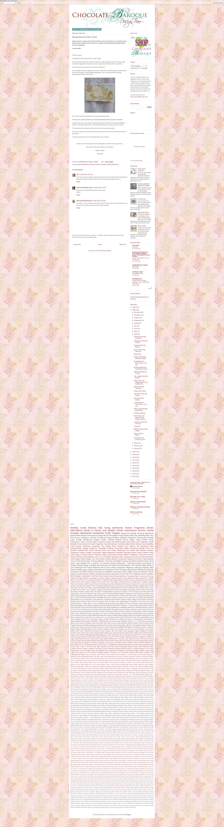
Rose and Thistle (109, 550)
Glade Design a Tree (133, 713)
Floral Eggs (124, 688)
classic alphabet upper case (116, 803)
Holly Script (107, 623)
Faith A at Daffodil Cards (84, 187)
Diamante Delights (144, 674)
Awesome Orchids (120, 613)
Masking (151, 662)
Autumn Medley (111, 588)
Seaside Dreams (109, 563)
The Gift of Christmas (86, 594)
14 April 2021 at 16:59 (99, 200)
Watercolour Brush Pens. (76, 799)
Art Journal (110, 613)
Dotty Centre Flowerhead (143, 658)
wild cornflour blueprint (123, 682)
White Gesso (147, 727)
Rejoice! (87, 723)
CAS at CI (135, 247)
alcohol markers (106, 699)
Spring (78, 787)
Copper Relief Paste (105, 756)
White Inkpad (99, 799)
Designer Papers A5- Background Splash (115, 709)
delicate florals (131, 729)
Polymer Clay (121, 782)
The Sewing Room (108, 546)
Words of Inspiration (111, 535)
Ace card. (112, 701)
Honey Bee (130, 542)
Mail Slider (122, 774)
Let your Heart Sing (117, 623)
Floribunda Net (80, 567)
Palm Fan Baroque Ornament (129, 641)
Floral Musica (131, 688)
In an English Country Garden (78, 770)
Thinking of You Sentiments (119, 652)
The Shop (83, 680)
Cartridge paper (129, 744)
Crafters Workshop (81, 629)
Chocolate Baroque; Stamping (83, 750)
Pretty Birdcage (143, 641)
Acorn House (105, 627)
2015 (134, 465)
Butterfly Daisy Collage (110, 580)
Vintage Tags (116, 797)
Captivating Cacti (80, 605)
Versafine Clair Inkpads (76, 795)
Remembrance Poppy (147, 693)
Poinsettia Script (144, 650)
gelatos (136, 699)
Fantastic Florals (115, 688)
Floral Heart (132, 615)
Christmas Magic (82, 565)
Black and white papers (97, 656)
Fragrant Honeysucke (132, 637)
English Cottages (131, 599)
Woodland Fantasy (75, 801)
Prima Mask (73, 784)
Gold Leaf (82, 768)
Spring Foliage (140, 565)
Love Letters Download (81, 691)
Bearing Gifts (128, 684)
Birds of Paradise (107, 705)
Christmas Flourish (131, 635)
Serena (123, 595)
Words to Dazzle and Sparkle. (129, 668)
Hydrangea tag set (110, 715)
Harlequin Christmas (106, 690)
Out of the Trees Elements (97, 664)
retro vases (104, 682)
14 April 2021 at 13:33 (86, 174)
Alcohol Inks (130, 701)
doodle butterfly (99, 633)
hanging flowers (143, 699)
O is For (72, 609)
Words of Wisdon (84, 801)
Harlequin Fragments (128, 537)
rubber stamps (77, 670)
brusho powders (143, 644)
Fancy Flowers (142, 599)
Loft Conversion (146, 772)
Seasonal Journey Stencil (92, 609)
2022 (134, 307)
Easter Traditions (113, 615)
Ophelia (87, 664)
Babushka (126, 544)
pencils (80, 701)
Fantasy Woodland (129, 561)
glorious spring (117, 597)
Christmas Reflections (130, 686)
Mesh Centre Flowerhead (103, 691)
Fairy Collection (138, 764)
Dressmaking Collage (105, 676)
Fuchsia (134, 676)
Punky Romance (83, 544)
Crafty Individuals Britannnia (118, 756)
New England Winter (81, 578)
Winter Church (81, 729)
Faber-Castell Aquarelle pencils (126, 764)
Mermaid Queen (130, 552)
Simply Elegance (110, 786)
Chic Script (80, 746)
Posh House (79, 652)
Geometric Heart (106, 766)
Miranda (103, 537)
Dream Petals (142, 605)
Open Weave (74, 592)
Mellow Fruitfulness (130, 555)
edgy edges (96, 613)
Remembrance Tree (135, 601)
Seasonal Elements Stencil (143, 572)
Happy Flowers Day (82, 617)
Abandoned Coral (105, 733)
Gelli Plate (131, 660)
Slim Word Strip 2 (105, 609)
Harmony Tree (74, 586)
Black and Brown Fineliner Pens (131, 740)
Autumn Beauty (108, 737)
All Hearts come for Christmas (137, 733)
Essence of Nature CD (113, 711)
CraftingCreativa (137, 272)
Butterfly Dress (120, 584)
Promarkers (87, 784)
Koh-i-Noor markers (110, 717)
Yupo (106, 729)
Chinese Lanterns (82, 648)
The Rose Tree (83, 588)
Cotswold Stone (112, 674)
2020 (134, 452)
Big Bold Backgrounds (126, 627)
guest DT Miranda (107, 594)
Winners (73, 580)
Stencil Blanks (117, 787)
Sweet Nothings (93, 697)
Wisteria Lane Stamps (142, 799)
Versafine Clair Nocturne (106, 611)
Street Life (146, 787)
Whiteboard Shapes (118, 799)
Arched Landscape (121, 646)
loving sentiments (113, 528)
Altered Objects (74, 703)
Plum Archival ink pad (105, 782)
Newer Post (77, 244)
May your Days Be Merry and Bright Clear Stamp (138, 774)
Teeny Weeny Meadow (85, 611)
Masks (152, 629)
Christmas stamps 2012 (96, 754)
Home (75, 29)
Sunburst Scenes (80, 619)
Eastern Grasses (123, 580)
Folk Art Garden (119, 637)
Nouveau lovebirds (102, 586)
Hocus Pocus (105, 567)
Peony (88, 782)
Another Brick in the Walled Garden (115, 670)
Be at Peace (128, 603)
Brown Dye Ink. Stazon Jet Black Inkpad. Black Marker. (130, 742)
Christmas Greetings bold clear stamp (144, 752)
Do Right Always (75, 590)
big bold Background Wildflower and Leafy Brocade (135, 801)
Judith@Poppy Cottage (140, 265)
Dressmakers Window (131, 762)
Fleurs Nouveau (75, 607)
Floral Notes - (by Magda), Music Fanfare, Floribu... (140, 417)
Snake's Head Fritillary (134, 723)
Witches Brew (83, 699)
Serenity (107, 544)
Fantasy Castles (85, 552)
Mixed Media (100, 776)
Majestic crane (144, 629)
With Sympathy (90, 729)
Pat (77, 174)
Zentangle (96, 801)
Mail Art (116, 650)
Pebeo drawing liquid (81, 782)
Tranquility (102, 548)
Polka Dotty (115, 782)
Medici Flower (75, 631)
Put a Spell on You (95, 563)
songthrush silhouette (99, 807)
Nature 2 (141, 776)
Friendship (76, 690)
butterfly (78, 803)
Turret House (80, 584)
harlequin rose (116, 544)
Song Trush (144, 723)
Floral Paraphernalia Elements (104, 660)
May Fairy (83, 586)
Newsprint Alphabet (129, 719)
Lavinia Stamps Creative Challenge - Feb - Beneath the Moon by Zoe (140, 282)
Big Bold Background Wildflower (99, 686)
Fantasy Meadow (126, 676)
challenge (106, 803)
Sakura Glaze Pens (149, 784)
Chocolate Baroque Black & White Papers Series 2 (97, 746)
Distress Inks (95, 528)
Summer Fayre (132, 642)
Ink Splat (88, 770)
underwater (85, 576)
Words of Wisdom (144, 652)
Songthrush (73, 787)
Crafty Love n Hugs (138, 496)
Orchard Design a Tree (126, 565)
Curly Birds (94, 658)
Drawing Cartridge (144, 594)
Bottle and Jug (119, 635)
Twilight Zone (127, 697)
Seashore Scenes (121, 578)
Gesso (112, 766)
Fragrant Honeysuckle (143, 615)
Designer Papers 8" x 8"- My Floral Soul (134, 621)
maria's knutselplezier (139, 491)
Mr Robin (81, 664)
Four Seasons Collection (92, 713)
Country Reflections (138, 707)
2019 (134, 454)
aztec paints (118, 801)
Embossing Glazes (100, 764)
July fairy (135, 690)
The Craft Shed (137, 512)
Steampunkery (75, 548)
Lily (110, 601)
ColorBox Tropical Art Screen (92, 756)
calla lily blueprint (121, 729)
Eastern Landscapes (76, 660)
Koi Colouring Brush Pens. (83, 772)
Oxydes (112, 778)
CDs (102, 744)
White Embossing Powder (125, 680)
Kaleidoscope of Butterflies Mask (121, 607)
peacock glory (125, 805)
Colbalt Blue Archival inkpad (77, 756)
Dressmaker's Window (92, 676)
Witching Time (133, 652)
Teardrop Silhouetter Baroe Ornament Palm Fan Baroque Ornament (92, 789)
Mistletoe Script (124, 650)
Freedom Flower (85, 601)
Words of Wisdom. (99, 729)
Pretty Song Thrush (140, 391)
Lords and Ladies (75, 641)
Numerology (150, 590)
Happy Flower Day (88, 715)
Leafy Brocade (143, 690)
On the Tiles (79, 609)
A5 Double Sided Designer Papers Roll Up (93, 670)
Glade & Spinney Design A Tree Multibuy (134, 766)
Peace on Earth (110, 664)
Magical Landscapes (129, 590)
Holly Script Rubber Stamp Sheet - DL (117, 768)
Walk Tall (117, 611)
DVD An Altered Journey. (106, 758)
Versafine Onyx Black (138, 697)
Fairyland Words (108, 590)
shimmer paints (87, 807)
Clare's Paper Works (139, 502)
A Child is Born (98, 584)
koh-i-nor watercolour (128, 597)
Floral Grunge (75, 546)
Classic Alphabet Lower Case (110, 754)
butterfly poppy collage (84, 570)
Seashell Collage (109, 578)
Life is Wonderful (137, 607)
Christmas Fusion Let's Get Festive (124, 752)
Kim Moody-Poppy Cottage (132, 715)
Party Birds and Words (87, 780)
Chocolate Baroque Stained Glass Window (132, 748)
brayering (151, 801)
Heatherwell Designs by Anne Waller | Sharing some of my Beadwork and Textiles (141, 254)
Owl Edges (114, 582)
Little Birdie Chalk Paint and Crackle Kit (127, 717)
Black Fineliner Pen (106, 740)
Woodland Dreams (86, 613)
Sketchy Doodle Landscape (100, 574)
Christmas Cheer (118, 686)
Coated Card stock (81, 615)
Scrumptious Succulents (96, 578)
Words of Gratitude (98, 597)
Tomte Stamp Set (132, 725)
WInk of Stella (114, 680)
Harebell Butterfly (114, 540)
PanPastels (122, 582)
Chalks (75, 746)
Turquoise (146, 791)
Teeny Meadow (115, 789)
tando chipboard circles (119, 731)
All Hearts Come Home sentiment (144, 701)
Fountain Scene (91, 623)
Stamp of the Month (115, 642)
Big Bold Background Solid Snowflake (96, 739)
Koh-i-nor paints (119, 639)
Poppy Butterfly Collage (147, 721)
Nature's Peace (91, 586)
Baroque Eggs (118, 603)
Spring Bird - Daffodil (147, 578)
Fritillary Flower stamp (91, 766)
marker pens (89, 805)
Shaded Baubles (107, 592)
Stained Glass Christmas (141, 678)
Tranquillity (124, 791)
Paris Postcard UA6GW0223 (143, 778)
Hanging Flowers (144, 713)
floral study (73, 805)
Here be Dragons (85, 650)
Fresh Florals (124, 660)
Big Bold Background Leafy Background (124, 672)
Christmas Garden (115, 621)
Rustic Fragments (97, 544)
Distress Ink (134, 546)
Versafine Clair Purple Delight (104, 727)
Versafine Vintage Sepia (81, 797)
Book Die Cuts (102, 742)
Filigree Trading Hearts (88, 660)
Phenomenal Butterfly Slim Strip (123, 721)
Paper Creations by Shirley (141, 507)
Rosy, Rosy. (137, 354)
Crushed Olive (90, 758)
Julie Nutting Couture (141, 770)
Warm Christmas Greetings (129, 611)
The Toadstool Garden (137, 574)
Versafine (96, 611)
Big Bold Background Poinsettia (145, 672)
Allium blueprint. (79, 684)
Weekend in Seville (128, 727)
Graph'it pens (96, 690)
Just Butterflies (148, 544)
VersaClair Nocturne (103, 680)
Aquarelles (73, 735)
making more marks (110, 633)
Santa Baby (85, 625)
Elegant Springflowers (100, 711)
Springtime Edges (133, 631)
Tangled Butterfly (75, 680)
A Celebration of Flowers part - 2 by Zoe (140, 404)
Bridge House (142, 613)
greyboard (83, 805)
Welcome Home (138, 727)
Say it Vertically (143, 582)
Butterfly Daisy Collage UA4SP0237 (86, 621)
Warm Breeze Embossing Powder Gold (130, 797)
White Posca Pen (108, 799)
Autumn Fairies (109, 576)
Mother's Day (124, 776)
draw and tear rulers (140, 729)
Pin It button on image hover (8, 0)
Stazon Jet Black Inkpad (96, 787)
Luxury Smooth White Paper (140, 662)
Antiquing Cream (149, 733)
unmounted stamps (132, 731)
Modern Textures (99, 678)
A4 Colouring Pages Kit (102, 701)
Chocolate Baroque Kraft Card (113, 748)
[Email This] (105, 162)
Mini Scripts (128, 623)
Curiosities (90, 688)
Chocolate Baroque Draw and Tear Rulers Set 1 (93, 748)
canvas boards (93, 803)
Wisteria (134, 799)
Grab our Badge (96, 29)
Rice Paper (125, 784)
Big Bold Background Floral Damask (102, 672)
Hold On (96, 595)
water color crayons (124, 807)
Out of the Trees (145, 691)
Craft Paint (88, 658)
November (137, 315)
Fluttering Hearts (100, 555)
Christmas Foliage (109, 752)
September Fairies (122, 723)
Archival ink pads (89, 684)
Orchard (76, 778)
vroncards (135, 245)
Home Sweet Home (103, 582)
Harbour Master (79, 662)
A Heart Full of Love (82, 580)
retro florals (81, 654)
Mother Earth (96, 641)
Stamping (151, 678)
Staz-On (82, 725)
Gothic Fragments (99, 542)
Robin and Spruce (75, 695)
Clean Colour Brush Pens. (125, 754)
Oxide (107, 778)
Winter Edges (75, 576)
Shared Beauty (145, 617)
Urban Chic (106, 644)
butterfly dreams (143, 561)
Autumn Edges (129, 540)
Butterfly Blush (75, 599)
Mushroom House (148, 607)
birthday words (78, 528)
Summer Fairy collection (136, 666)
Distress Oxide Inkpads (100, 688)
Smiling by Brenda (139, 413)
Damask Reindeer (120, 648)
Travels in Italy (131, 791)
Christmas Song (88, 707)
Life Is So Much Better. (87, 678)
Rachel (130, 617)
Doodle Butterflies (130, 658)
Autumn (101, 737)
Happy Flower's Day (77, 582)
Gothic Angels (86, 559)
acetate (101, 801)
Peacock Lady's (135, 780)
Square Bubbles (134, 586)
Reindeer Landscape (134, 567)
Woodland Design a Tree (94, 699)
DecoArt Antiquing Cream (88, 709)
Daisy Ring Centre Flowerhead (106, 658)
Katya (109, 542)
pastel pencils (88, 731)
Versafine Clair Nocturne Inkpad (86, 727)
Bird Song (146, 739)
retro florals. (139, 805)
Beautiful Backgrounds (145, 737)
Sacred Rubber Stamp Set (136, 664)
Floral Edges (75, 559)
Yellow (91, 801)
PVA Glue (119, 778)
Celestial (73, 648)
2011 (134, 476)
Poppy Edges (124, 601)
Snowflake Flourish (129, 786)
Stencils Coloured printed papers (129, 787)
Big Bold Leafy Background (123, 739)
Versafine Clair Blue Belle (134, 793)
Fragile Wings (79, 595)
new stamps (139, 597)
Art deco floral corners (125, 735)
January (136, 448)
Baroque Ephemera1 (141, 703)
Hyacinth (72, 678)
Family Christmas (116, 676)
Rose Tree (87, 652)
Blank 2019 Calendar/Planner (90, 742)
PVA (115, 778)
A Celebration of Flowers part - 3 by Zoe (140, 363)
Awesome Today (134, 737)
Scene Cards (73, 786)
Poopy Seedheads (130, 782)
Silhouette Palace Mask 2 (77, 666)
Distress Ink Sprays (84, 760)
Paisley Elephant (111, 559)
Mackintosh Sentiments (92, 533)
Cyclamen (96, 758)
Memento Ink (74, 664)
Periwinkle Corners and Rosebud (114, 693)
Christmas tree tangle (100, 707)
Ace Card (103, 613)
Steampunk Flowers (108, 787)
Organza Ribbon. (149, 719)
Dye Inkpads (140, 762)
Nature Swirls (105, 641)
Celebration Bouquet (92, 605)
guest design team (138, 563)
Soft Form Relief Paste (119, 631)
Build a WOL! (142, 226)
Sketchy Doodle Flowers (79, 574)
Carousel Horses (120, 744)
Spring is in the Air (128, 592)
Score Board (102, 723)
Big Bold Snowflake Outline (94, 705)
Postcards (82, 723)
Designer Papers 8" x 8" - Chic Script (128, 674)
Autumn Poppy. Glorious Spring (121, 737)
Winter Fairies (74, 613)
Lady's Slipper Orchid (107, 662)
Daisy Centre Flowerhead (106, 648)
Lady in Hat (96, 662)
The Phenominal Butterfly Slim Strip (113, 697)
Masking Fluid (92, 691)
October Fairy (137, 691)
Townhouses (118, 791)
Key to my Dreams (95, 617)
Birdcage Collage (137, 603)
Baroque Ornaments (119, 684)
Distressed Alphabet (102, 762)
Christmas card (93, 648)
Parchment (130, 778)
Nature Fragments (118, 567)
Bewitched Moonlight (86, 635)
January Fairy (115, 770)
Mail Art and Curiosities (96, 774)
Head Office (92, 768)
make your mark (79, 731)
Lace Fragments (142, 542)
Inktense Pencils (120, 715)
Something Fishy (102, 625)
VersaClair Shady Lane (101, 793)
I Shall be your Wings (96, 639)
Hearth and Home (99, 715)
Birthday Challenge (84, 29)
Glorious (151, 584)
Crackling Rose (95, 565)
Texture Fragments (135, 528)
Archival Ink (94, 537)
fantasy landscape (149, 803)
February (137, 445)
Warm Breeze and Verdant (147, 797)
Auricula (133, 703)
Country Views (133, 605)
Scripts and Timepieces (101, 695)
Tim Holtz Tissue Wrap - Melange (91, 791)
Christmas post (149, 686)
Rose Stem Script (148, 601)
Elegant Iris (92, 764)
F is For (147, 648)
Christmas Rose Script (76, 707)
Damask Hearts (117, 758)
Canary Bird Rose (98, 599)
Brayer (108, 742)
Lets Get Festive (143, 639)
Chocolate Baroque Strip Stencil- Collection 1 (114, 605)
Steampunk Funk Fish (118, 609)
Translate (144, 68)
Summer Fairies (75, 633)
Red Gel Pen (102, 784)
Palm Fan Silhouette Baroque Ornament (81, 721)
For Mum (145, 688)
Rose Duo (136, 617)
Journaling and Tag (137, 273)
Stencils (124, 642)
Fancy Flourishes (148, 580)
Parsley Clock (123, 617)
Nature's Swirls (147, 776)
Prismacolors (80, 784)
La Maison (93, 772)
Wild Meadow (141, 550)
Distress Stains (80, 762)
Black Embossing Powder (82, 740)
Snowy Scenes (123, 586)
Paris (134, 778)
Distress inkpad (146, 709)
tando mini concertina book (112, 807)
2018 (134, 457)
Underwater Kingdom (99, 668)
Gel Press (99, 766)
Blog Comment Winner (85, 555)
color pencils (88, 627)
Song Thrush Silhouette (92, 666)
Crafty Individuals (92, 615)
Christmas (110, 548)
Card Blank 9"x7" (111, 744)
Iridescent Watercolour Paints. (103, 770)
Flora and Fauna (142, 584)
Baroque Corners (142, 619)
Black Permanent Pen (117, 740)
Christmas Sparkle (75, 754)
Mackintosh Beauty (115, 555)
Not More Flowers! (138, 623)
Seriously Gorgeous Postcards (87, 642)
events (142, 803)
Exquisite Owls (113, 764)
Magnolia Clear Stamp (106, 650)
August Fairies (95, 737)
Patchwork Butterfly (137, 548)
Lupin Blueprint (81, 563)
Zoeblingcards (137, 278)
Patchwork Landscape (91, 546)
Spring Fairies (117, 592)
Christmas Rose (140, 686)
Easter (152, 658)
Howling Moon (116, 690)
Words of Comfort (132, 644)
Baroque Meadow (119, 594)
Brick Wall (112, 742)
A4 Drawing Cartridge (95, 733)
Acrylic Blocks (113, 733)
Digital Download (74, 760)
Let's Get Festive (98, 559)
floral (148, 729)
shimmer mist (79, 807)
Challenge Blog (104, 621)
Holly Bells (99, 623)
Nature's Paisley (114, 641)
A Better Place (85, 733)
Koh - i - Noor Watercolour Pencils (95, 717)
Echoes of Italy (141, 559)
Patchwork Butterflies (116, 678)
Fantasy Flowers (128, 711)
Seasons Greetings (111, 723)
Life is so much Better (103, 557)
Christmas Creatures (140, 627)
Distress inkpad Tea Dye (90, 762)
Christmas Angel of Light (147, 705)
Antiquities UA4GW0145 (132, 670)
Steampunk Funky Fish (120, 574)
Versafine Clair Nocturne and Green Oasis (109, 795)
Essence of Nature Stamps (135, 648)
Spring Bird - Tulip (124, 563)
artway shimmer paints (109, 801)
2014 (134, 468)
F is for (109, 688)
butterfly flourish (79, 682)
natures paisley (97, 805)
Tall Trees (150, 592)
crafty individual (128, 803)
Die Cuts (130, 709)
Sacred (93, 652)
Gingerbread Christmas (119, 713)
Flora (83, 766)
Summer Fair (141, 609)
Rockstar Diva (94, 723)
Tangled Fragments (89, 548)
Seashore (80, 786)
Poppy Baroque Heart (140, 782)
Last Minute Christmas (119, 772)
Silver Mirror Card (101, 786)
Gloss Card (148, 766)
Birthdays (110, 686)
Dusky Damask (95, 550)
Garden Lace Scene (125, 629)
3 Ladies (93, 701)
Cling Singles (150, 754)
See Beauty (95, 631)
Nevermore (111, 595)
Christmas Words (84, 754)
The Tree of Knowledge (86, 644)
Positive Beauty (128, 693)
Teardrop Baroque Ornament (84, 668)
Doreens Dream (137, 486)
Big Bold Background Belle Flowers (80, 686)
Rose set (118, 595)
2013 (134, 471)
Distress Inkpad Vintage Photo (98, 760)
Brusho (147, 742)
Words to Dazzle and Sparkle (99, 530)
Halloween (142, 637)
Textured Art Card (146, 789)
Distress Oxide (110, 760)
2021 (134, 310)
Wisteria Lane (122, 546)
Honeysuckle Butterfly (145, 537)
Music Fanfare (142, 552)
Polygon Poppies (75, 625)
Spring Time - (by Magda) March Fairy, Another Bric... (141, 382)
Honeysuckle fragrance (133, 768)
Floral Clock (84, 607)
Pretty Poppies (112, 533)
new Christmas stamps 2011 (108, 805)
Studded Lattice (144, 586)
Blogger (128, 814)
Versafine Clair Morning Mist (90, 795)
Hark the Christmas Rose (100, 601)
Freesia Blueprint (93, 567)
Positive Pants (137, 693)
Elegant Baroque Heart (83, 764)
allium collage (112, 729)
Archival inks (93, 703)
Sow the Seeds (112, 625)
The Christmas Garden (139, 625)
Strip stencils (85, 697)
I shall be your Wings (104, 607)
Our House (107, 678)
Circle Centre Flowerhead (145, 635)
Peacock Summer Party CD (96, 693)
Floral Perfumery (76, 557)
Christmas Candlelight (113, 561)
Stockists (141, 787)
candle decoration (84, 803)
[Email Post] (102, 161)
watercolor (113, 682)
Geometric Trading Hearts (142, 660)
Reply (78, 182)
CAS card (136, 705)
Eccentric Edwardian (146, 557)
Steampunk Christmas (146, 631)
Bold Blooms (142, 570)
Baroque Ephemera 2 (121, 576)
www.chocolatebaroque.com (139, 97)
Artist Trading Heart (144, 633)
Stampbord (78, 697)
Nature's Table (119, 719)
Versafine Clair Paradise (139, 795)
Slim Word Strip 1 (131, 595)
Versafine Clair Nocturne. (126, 795)
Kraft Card (95, 650)
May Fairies (135, 266)
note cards (118, 805)
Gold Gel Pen (76, 768)
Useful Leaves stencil (87, 633)
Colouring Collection (112, 707)
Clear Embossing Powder (77, 658)
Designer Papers (120, 658)
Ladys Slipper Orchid (131, 639)
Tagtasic (105, 725)
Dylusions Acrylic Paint (88, 711)
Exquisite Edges (133, 576)
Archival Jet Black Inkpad (82, 735)
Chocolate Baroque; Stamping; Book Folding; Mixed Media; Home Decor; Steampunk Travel (114, 750)
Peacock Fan (97, 721)
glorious (78, 805)
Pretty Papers (150, 782)
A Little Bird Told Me (97, 576)
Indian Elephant (136, 544)
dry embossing (136, 803)
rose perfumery (146, 805)
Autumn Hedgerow (111, 654)
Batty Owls (151, 703)
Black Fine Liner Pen (95, 740)
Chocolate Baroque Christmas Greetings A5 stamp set (124, 746)
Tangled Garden (100, 540)
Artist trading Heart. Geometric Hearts (119, 703)
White (94, 799)
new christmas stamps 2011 (92, 682)
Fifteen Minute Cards (83, 535)
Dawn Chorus (149, 588)
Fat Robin (150, 605)
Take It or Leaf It (92, 603)
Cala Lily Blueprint (86, 599)
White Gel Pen (74, 699)
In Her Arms (150, 768)
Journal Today (131, 770)
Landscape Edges (99, 552)
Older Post (122, 244)
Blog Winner (132, 570)
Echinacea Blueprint (135, 580)
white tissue (133, 807)
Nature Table (114, 617)
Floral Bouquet (146, 711)
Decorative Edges (122, 548)
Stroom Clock (88, 725)
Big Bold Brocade (110, 739)
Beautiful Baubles (137, 684)
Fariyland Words (146, 764)
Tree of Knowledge (143, 725)
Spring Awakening (95, 72)
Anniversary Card (84, 703)
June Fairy (136, 629)
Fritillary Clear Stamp (106, 713)
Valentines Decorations (89, 793)
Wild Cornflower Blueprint (146, 611)
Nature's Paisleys (110, 719)
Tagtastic (145, 567)
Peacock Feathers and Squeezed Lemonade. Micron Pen (116, 780)
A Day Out (137, 426)
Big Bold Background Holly (78, 705)
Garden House (114, 629)
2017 (134, 460)
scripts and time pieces (99, 731)
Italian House (103, 595)
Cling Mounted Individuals (139, 754)
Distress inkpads (120, 599)
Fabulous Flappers (96, 590)
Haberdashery (88, 557)
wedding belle (87, 701)
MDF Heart (77, 774)
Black (74, 740)
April (135, 334)
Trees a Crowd (86, 542)
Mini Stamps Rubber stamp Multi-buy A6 (122, 691)
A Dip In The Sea (86, 646)
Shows (84, 786)
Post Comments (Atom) (104, 250)
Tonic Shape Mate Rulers (107, 791)
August (136, 323)
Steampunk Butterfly (128, 533)
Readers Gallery (95, 784)
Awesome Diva (108, 684)
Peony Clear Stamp (128, 678)
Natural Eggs (134, 650)
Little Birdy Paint (138, 772)
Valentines (80, 793)
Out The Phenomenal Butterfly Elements (95, 778)
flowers (132, 699)
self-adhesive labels (123, 633)
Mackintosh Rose (85, 774)
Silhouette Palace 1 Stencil (116, 695)
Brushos (120, 656)
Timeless (150, 574)
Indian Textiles (142, 540)
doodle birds (109, 603)
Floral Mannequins (118, 542)
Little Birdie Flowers (144, 717)
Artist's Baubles (101, 654)
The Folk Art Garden (85, 597)
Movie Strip (102, 719)
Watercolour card (117, 727)
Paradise (124, 778)
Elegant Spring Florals (83, 637)
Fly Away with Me (144, 576)
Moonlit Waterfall (87, 641)
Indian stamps (88, 662)
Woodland (151, 799)
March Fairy (115, 601)
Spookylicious (103, 666)
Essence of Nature (116, 119)
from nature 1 (108, 597)
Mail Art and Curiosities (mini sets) (111, 774)
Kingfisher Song (111, 572)
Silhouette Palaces (134, 578)
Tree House (80, 627)
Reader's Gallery (84, 592)
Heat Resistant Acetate (101, 768)
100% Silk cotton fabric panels (138, 682)
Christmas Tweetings (76, 674)
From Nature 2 (88, 595)
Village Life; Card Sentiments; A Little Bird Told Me (100, 797)
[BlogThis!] (107, 162)
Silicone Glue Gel (91, 786)
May (135, 331)
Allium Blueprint (149, 597)
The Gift (100, 697)
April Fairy (111, 646)
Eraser (107, 764)
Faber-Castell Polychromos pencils (102, 637)
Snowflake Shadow (139, 786)
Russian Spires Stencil (87, 695)
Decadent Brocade (75, 709)
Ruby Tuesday (139, 784)
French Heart (116, 660)
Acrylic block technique (123, 733)
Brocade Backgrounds (110, 656)
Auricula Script (114, 627)
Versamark (101, 603)
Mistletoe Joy (93, 776)
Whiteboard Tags (127, 799)
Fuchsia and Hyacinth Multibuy (145, 676)
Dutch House (86, 590)
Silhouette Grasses (146, 555)
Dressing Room (121, 762)
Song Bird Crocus (149, 786)
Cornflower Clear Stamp (125, 707)
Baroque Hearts (133, 646)
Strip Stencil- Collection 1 (122, 666)
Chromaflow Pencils (88, 674)
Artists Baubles (78, 737)
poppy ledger (132, 805)
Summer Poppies (97, 725)
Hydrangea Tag (143, 768)
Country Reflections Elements (78, 688)
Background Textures (145, 670)
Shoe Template (149, 664)
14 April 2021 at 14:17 (99, 187)
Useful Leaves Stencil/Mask (96, 588)
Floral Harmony (80, 623)
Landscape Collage (119, 662)
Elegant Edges (123, 615)
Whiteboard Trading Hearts (118, 644)
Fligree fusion (78, 766)
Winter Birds (117, 668)
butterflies (72, 803)
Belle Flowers (137, 654)
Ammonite (104, 646)
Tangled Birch (74, 594)
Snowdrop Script (103, 642)
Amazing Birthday (97, 561)
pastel (76, 701)
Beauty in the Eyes (148, 684)
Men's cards (79, 776)
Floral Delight (93, 607)
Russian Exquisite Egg (121, 664)
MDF (79, 719)
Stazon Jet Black (84, 787)
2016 (134, 463)
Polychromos (136, 721)
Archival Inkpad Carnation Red (97, 735)
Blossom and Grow (109, 584)
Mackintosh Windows (115, 552)
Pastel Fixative (97, 780)
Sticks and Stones (131, 609)
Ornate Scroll (81, 778)
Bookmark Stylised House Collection (123, 705)
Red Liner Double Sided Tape (114, 784)
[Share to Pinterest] (112, 162)
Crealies (73, 637)
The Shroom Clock (92, 680)
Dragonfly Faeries (112, 762)
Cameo (105, 744)
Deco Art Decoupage (148, 758)
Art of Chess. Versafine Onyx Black (140, 735)
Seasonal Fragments (127, 559)
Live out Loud (105, 617)
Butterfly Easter (96, 744)
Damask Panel (102, 615)
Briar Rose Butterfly (138, 535)
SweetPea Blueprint (144, 642)
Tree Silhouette (140, 791)
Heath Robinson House (82, 639)
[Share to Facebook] (110, 162)
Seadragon (92, 625)
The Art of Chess (92, 619)
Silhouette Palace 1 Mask (78, 603)
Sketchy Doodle (119, 786)
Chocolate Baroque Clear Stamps (133, 588)
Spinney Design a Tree (140, 695)
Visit (136, 160)
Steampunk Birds (147, 546)
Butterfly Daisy (88, 744)
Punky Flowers (124, 535)
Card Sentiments (143, 646)
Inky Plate (123, 690)
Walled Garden (109, 668)
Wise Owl (109, 619)
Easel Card (147, 762)
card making (141, 668)
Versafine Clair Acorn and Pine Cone (117, 793)
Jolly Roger (130, 690)
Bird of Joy (119, 588)
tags (109, 682)
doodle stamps (125, 699)
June (136, 328)
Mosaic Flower (140, 590)
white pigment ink (146, 731)
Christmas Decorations (129, 656)
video (139, 731)
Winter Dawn (89, 584)
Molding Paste (108, 776)
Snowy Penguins (105, 631)
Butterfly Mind (83, 550)
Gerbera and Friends (109, 565)
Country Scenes (149, 707)
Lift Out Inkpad (129, 772)
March (136, 443)
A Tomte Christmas (120, 570)
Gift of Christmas (119, 766)
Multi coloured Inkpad (133, 776)
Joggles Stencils (123, 770)
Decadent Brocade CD (127, 758)
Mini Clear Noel (86, 776)
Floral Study (138, 688)
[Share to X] (109, 162)
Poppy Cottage (74, 723)
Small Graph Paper (83, 561)
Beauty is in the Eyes (127, 654)
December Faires (138, 758)
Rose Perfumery (85, 631)
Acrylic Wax (96, 646)
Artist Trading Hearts (103, 703)
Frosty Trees (118, 590)
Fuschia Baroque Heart (85, 690)
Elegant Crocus (92, 629)
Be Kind (119, 654)
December (137, 312)
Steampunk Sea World (126, 550)
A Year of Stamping (90, 654)
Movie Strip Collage (124, 572)
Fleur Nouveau (137, 711)
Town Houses (98, 644)
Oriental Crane (149, 623)
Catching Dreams (109, 599)
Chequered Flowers (131, 594)
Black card (143, 740)
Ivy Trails (78, 678)
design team (97, 627)
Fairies (121, 711)
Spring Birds (110, 666)
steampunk (109, 731)
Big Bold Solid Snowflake (137, 739)
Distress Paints (137, 709)
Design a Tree (100, 709)
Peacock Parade (131, 582)
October (136, 317)
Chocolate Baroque (86, 572)
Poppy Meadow (113, 537)
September (137, 320)
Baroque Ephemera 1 (96, 580)
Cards (152, 646)
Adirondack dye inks (121, 701)
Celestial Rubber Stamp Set (140, 744)
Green (86, 768)
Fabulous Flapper (103, 629)
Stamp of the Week (141, 592)
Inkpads (93, 770)
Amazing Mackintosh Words (101, 119)
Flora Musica (99, 572)
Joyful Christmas (109, 639)
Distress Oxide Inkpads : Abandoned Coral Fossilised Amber (130, 760)
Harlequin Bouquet (90, 582)
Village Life (101, 619)
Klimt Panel (144, 715)
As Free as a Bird (131, 619)
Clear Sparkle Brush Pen (101, 674)
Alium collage (134, 633)
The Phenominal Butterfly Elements (117, 725)
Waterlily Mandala (88, 799)
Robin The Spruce (96, 592)
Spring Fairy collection (125, 625)
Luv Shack (128, 662)
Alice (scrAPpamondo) (83, 200)
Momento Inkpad (116, 776)
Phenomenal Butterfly (108, 721)
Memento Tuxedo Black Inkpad (90, 719)
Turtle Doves (97, 594)
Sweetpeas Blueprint (103, 652)
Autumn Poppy (97, 535)
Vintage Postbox (149, 697)
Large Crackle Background (81, 540)
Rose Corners (131, 784)
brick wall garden (116, 699)
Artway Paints (86, 737)
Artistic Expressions (127, 530)
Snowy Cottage (128, 695)
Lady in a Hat (99, 772)
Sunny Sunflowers (82, 537)
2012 (134, 474)
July (135, 326)
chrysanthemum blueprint (103, 570)
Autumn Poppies (99, 684)
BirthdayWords (86, 656)
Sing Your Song (113, 586)
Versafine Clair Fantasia (147, 793)
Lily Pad (151, 639)
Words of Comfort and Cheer (142, 680)
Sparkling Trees (117, 557)
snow (92, 807)
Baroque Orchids (132, 613)
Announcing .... (142, 199)
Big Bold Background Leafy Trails (104, 635)
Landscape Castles (108, 772)
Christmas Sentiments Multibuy (145, 656)
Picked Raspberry (94, 782)
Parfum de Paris (83, 693)
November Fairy (139, 719)
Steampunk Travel (131, 557)
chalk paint (100, 803)
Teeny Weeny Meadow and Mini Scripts (130, 789)
